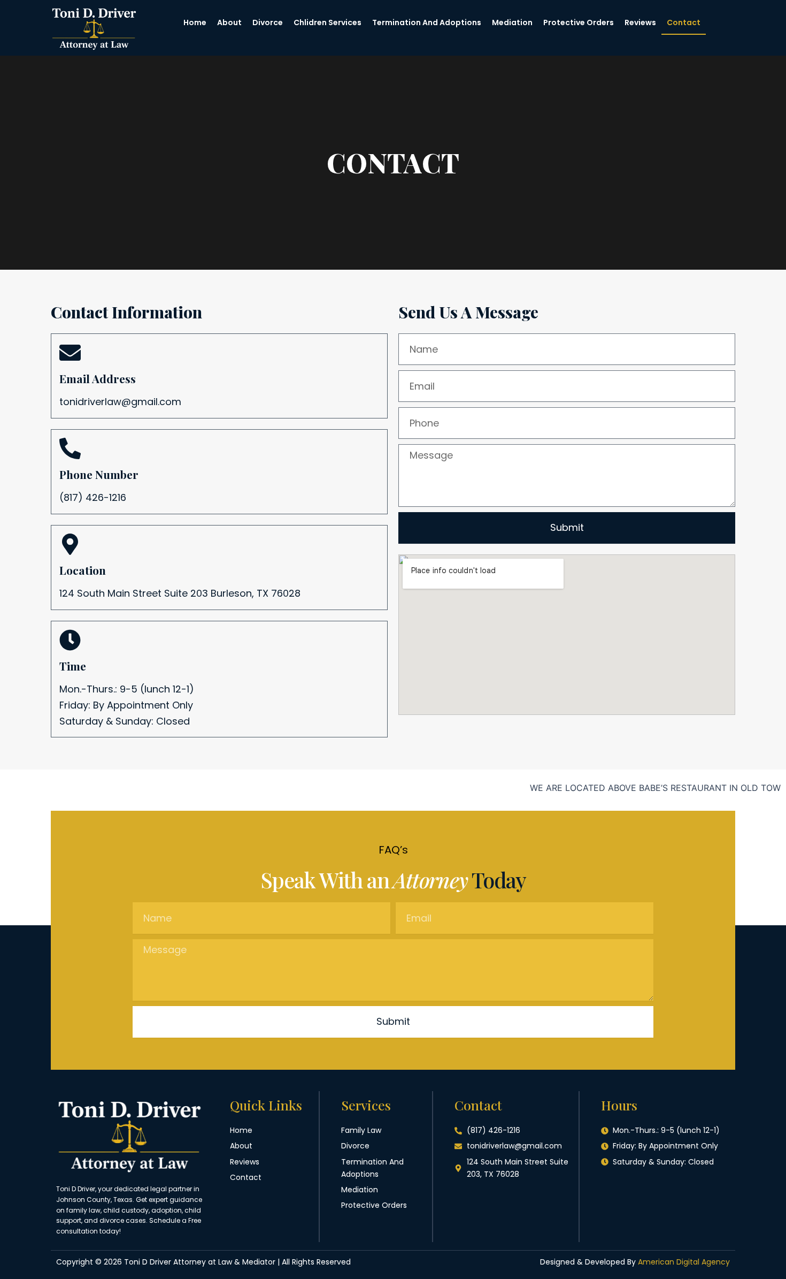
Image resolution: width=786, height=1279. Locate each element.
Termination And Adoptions (426, 22)
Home (194, 22)
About (229, 22)
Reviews (640, 22)
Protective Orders (578, 22)
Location (82, 569)
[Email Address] (70, 352)
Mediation (512, 22)
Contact (683, 22)
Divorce (267, 22)
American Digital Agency (684, 1262)
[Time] (70, 640)
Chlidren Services (327, 22)
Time (72, 665)
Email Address (97, 378)
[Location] (70, 544)
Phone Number (98, 474)
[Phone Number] (70, 448)
